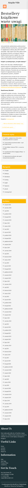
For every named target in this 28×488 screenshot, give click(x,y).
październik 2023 (8, 272)
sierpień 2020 (7, 373)
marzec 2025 (7, 226)
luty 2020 (6, 385)
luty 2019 (6, 406)
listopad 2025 (7, 217)
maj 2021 (6, 348)
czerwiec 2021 (7, 345)
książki (6, 182)
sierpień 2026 (7, 204)
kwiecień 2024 (7, 256)
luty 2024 (6, 262)
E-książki (6, 170)
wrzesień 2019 (7, 394)
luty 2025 (6, 229)
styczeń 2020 (7, 388)
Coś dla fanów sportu (7, 127)
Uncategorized (10, 119)
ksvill (11, 42)
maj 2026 (6, 210)
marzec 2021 (7, 354)
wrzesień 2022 (7, 311)
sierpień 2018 (7, 415)
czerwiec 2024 (7, 250)
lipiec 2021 (7, 342)
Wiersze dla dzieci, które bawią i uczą (13, 123)
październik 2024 (8, 241)
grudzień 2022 (7, 302)
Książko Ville (14, 3)
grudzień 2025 (7, 214)
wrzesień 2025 (7, 220)
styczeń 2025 (7, 232)
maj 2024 (6, 253)
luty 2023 (6, 296)
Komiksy (6, 179)
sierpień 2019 (7, 397)
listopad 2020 (7, 363)
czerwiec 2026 (7, 207)
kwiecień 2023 (7, 290)
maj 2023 (6, 287)
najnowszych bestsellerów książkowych (11, 87)
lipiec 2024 (7, 247)
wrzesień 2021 (7, 336)
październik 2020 (8, 367)
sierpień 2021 (7, 339)
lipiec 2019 (7, 400)
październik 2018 (8, 409)
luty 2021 (6, 357)
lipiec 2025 (7, 223)
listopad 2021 (7, 333)
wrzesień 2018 (7, 412)
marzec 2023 (7, 293)
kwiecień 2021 (7, 351)
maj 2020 (6, 379)
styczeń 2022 (7, 327)
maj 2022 (6, 324)
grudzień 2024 (7, 235)
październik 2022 (8, 308)
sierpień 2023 (7, 278)
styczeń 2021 (7, 360)
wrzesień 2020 (7, 370)
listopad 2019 (7, 391)
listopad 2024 (7, 238)
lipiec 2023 (7, 281)
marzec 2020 (7, 382)
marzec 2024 (7, 259)
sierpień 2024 (7, 244)
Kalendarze (7, 176)
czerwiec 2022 (7, 321)
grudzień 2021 (7, 330)
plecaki (6, 189)
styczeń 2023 (7, 299)
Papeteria (6, 185)
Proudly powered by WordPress (10, 484)
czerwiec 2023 (7, 284)
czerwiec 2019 (7, 403)
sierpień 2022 (7, 315)
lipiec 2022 (7, 318)
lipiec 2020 (7, 376)
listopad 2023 (7, 269)
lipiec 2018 (7, 419)
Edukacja (6, 173)
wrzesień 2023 (7, 275)
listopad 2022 (7, 305)
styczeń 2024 (7, 266)
